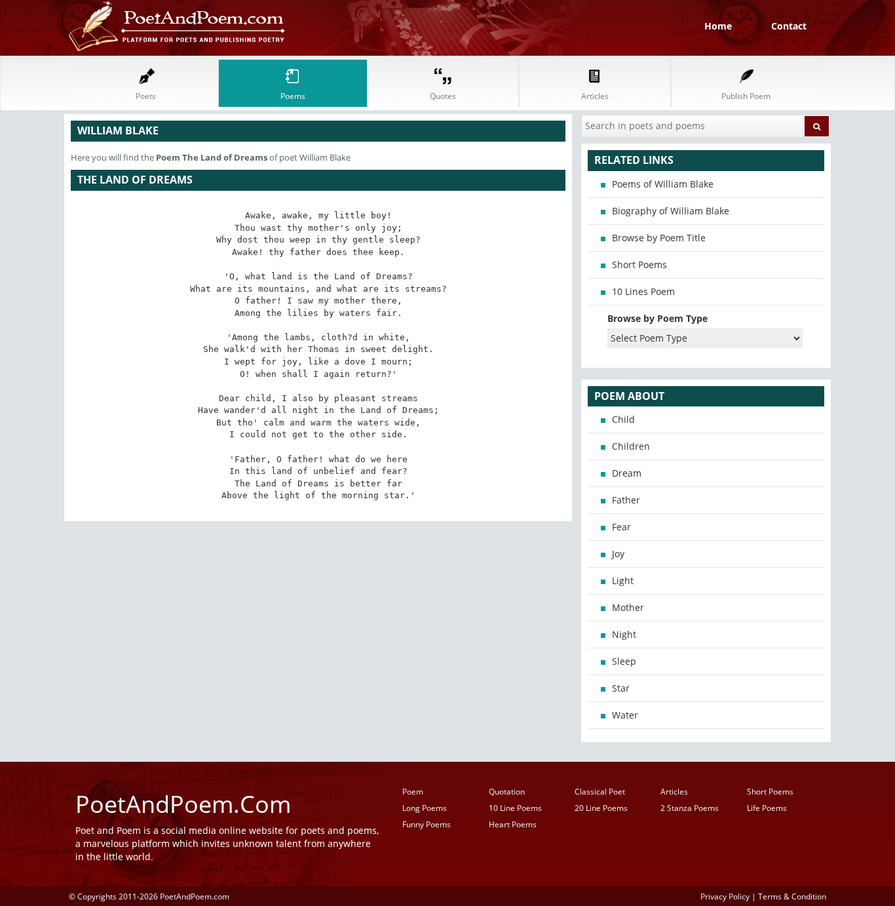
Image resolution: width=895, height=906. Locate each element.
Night (624, 634)
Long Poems (424, 808)
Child (623, 419)
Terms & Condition (792, 896)
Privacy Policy (725, 896)
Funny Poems (426, 824)
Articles (674, 791)
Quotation (507, 791)
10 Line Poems (515, 808)
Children (631, 446)
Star (621, 688)
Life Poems (767, 808)
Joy (618, 553)
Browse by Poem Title (659, 237)
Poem (412, 791)
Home (718, 26)
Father (626, 500)
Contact (789, 26)
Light (623, 580)
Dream (626, 473)
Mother (628, 607)
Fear (621, 527)
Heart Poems (513, 824)
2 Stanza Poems (689, 808)
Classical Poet (600, 791)
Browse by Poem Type (657, 318)
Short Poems (639, 264)
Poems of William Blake (663, 184)
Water (625, 715)
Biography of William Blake (670, 211)
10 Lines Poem (643, 291)
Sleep (624, 661)
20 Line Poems (601, 808)
